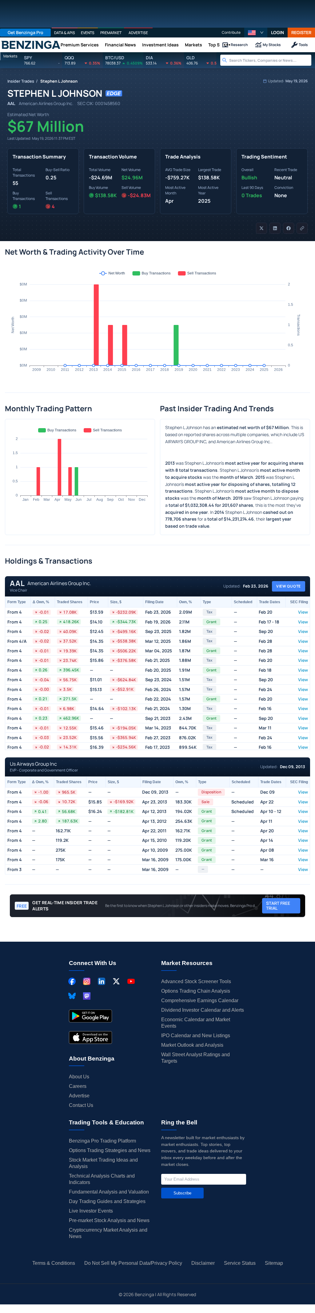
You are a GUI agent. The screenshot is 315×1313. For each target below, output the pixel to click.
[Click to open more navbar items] (227, 44)
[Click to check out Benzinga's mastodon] (87, 996)
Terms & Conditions (53, 1263)
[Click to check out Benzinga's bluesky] (72, 996)
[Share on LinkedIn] (275, 228)
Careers (77, 1086)
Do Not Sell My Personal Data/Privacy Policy (133, 1263)
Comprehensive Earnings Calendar (199, 1000)
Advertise (79, 1095)
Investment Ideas (160, 45)
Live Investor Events (91, 1210)
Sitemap (274, 1263)
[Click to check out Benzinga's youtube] (131, 981)
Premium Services (80, 45)
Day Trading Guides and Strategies (107, 1201)
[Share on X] (261, 228)
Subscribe (182, 1193)
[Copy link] (302, 228)
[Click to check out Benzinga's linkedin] (101, 981)
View (303, 612)
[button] (255, 32)
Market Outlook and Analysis (192, 1045)
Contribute (231, 32)
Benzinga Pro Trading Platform (102, 1140)
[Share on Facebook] (288, 228)
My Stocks (272, 44)
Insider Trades (20, 81)
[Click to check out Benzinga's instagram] (87, 981)
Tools (303, 44)
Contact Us (81, 1105)
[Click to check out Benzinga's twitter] (116, 981)
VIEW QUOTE (288, 586)
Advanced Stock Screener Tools (196, 981)
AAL (11, 103)
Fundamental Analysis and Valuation (109, 1191)
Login (277, 32)
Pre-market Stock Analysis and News (109, 1220)
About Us (79, 1076)
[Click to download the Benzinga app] (90, 1016)
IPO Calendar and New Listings (195, 1035)
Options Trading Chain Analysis (195, 991)
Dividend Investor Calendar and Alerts (202, 1010)
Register (301, 32)
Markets (193, 45)
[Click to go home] (30, 45)
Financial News (120, 45)
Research (239, 44)
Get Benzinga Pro (25, 32)
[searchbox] (270, 60)
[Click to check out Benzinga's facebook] (72, 981)
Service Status (240, 1263)
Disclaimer (203, 1263)
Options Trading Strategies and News (109, 1150)
